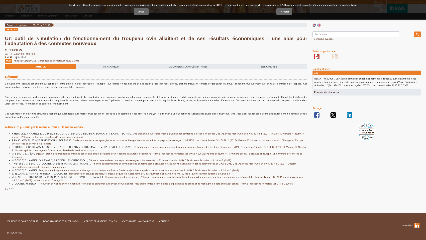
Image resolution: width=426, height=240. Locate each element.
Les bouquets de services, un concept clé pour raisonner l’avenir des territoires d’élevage (184, 147)
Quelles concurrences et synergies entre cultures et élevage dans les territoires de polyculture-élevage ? (128, 140)
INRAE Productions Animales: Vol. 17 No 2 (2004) (267, 183)
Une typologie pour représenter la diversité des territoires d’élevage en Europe (174, 133)
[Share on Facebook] (317, 115)
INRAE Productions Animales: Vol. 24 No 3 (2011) (213, 170)
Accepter (284, 11)
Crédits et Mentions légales (100, 221)
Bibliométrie (269, 66)
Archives (23, 25)
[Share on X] (333, 115)
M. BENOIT (11, 50)
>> (12, 188)
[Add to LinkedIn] (349, 115)
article (40, 66)
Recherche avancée (323, 39)
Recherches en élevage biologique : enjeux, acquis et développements (106, 173)
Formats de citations (326, 92)
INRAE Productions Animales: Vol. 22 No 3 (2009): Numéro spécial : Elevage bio (188, 173)
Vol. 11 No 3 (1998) (42, 25)
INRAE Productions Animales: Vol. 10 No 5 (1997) (205, 160)
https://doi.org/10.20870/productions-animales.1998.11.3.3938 (46, 60)
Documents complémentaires (188, 66)
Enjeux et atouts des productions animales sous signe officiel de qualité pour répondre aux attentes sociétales (93, 153)
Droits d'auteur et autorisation (61, 221)
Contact (164, 221)
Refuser (141, 11)
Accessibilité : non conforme (137, 221)
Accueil (10, 25)
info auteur (111, 66)
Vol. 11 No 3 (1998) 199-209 (20, 54)
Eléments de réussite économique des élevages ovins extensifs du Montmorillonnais (133, 160)
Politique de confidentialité (22, 221)
